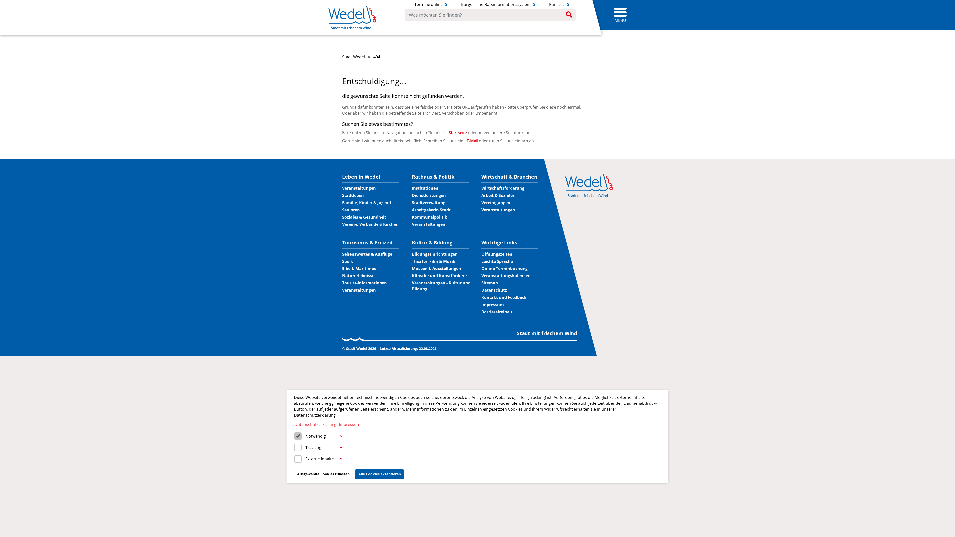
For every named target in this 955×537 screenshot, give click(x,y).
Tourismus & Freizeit (367, 243)
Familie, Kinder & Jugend (366, 202)
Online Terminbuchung (504, 268)
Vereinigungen (495, 202)
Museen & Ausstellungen (436, 268)
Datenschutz (494, 290)
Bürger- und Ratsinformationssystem (496, 4)
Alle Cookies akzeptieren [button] (379, 474)
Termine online (429, 4)
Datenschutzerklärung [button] (315, 424)
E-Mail (472, 141)
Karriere (557, 4)
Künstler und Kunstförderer (439, 275)
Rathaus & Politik (433, 177)
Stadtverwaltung (428, 202)
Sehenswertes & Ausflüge (367, 254)
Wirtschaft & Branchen (509, 177)
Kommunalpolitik (429, 217)
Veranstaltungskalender (505, 275)
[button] (341, 436)
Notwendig (315, 436)
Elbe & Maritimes (359, 268)
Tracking (313, 447)
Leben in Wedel (361, 177)
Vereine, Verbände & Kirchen (370, 224)
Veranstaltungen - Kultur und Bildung (441, 286)
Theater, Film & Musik (433, 261)
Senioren (351, 210)
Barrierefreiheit (496, 311)
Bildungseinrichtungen (435, 254)
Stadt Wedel (353, 57)
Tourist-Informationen (364, 283)
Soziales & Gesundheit (364, 217)
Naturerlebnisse (358, 275)
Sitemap (489, 283)
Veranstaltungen (359, 188)
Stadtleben (353, 195)
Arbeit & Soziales (498, 195)
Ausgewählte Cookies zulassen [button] (323, 474)
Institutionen (425, 188)
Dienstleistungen (429, 195)
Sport (347, 261)
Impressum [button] (349, 424)
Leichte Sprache (497, 261)
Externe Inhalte (319, 459)
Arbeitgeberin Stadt (431, 210)
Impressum (492, 304)
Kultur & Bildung (432, 243)
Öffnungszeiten (496, 254)
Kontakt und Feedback (503, 297)
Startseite (458, 132)
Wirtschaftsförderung (502, 188)
